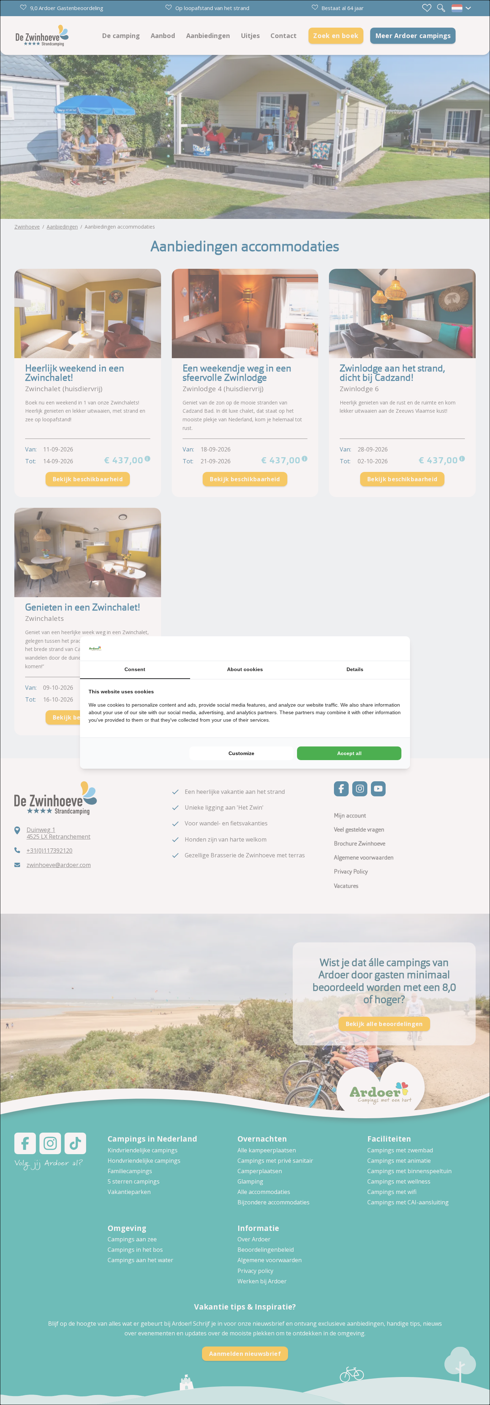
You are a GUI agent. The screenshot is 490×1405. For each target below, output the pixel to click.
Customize (241, 753)
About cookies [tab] (245, 669)
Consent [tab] (134, 669)
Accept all (349, 753)
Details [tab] (355, 669)
